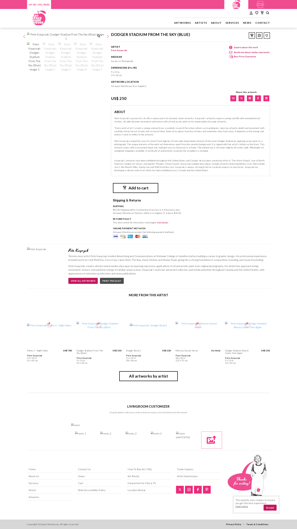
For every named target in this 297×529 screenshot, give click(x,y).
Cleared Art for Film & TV (142, 483)
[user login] (251, 12)
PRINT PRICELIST (111, 281)
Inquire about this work (246, 47)
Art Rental (133, 476)
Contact (262, 22)
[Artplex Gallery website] (260, 4)
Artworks (182, 22)
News (247, 22)
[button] (108, 36)
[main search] (267, 13)
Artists (201, 22)
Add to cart (138, 188)
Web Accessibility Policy (91, 490)
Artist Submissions (187, 476)
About (216, 22)
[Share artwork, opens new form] (233, 98)
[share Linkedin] (266, 98)
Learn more (242, 506)
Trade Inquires (185, 469)
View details (162, 222)
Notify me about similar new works (252, 52)
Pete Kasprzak (119, 50)
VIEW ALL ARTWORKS (83, 281)
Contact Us (84, 469)
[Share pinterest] (249, 98)
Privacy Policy (233, 524)
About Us (34, 476)
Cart (80, 483)
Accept (270, 507)
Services (232, 22)
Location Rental (136, 490)
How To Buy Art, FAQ (140, 469)
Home (32, 469)
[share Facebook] (258, 98)
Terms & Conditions (257, 524)
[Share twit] (241, 98)
